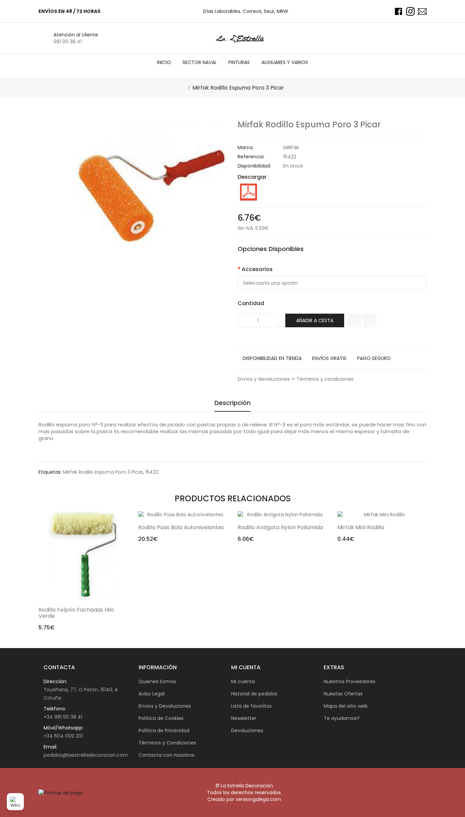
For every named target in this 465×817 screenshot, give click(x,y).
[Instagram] (410, 11)
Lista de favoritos (251, 706)
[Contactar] (422, 11)
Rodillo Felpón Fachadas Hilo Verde (76, 613)
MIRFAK (291, 147)
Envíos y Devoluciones (165, 706)
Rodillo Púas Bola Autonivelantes (181, 527)
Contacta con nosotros (166, 755)
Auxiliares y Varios (284, 62)
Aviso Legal (151, 693)
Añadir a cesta (314, 320)
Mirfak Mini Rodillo (360, 527)
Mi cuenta (243, 681)
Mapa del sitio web (346, 706)
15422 (151, 472)
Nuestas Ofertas (343, 693)
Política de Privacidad (164, 730)
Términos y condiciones (324, 379)
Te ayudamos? (341, 718)
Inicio (164, 62)
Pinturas (239, 62)
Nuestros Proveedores (349, 681)
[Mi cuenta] (407, 38)
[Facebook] (398, 11)
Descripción (232, 403)
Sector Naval (199, 62)
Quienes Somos (157, 681)
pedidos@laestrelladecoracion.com (86, 755)
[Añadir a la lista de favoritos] (354, 320)
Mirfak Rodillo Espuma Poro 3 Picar (238, 88)
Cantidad (251, 303)
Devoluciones (247, 730)
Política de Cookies (161, 718)
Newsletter (243, 718)
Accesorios (257, 269)
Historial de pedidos (254, 693)
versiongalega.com (258, 799)
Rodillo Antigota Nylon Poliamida (280, 527)
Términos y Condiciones (167, 742)
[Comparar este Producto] (369, 320)
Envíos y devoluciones (264, 379)
